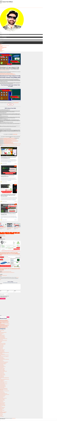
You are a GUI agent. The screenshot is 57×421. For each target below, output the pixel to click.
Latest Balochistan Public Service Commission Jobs (4, 355)
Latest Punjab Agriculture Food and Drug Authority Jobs (4, 389)
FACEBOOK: (4, 275)
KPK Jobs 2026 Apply (2, 350)
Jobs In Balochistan (2, 416)
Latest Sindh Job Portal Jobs (2, 395)
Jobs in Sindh (1, 413)
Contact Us (1, 49)
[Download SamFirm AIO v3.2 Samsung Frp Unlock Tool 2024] (3, 225)
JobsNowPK (1, 44)
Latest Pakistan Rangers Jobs (3, 386)
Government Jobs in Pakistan (2, 343)
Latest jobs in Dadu (2, 367)
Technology (1, 36)
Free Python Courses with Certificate (3, 340)
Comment (1, 283)
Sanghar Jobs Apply (2, 408)
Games (0, 342)
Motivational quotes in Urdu (2, 404)
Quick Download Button (2, 50)
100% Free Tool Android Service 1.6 (11, 140)
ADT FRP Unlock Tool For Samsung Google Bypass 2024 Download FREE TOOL (10, 228)
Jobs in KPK (1, 415)
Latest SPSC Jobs (1, 397)
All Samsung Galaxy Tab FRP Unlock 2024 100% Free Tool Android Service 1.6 (7, 272)
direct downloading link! (16, 102)
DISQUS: (6, 275)
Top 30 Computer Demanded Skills (3, 37)
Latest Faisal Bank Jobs (2, 358)
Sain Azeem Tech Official (6, 1)
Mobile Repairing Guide (2, 403)
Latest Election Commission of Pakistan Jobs (4, 356)
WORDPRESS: (1, 275)
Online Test (1, 406)
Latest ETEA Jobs (1, 357)
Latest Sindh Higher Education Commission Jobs (4, 394)
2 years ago (17, 277)
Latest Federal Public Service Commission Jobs (4, 359)
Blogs (0, 331)
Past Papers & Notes (2, 38)
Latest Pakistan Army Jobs (2, 384)
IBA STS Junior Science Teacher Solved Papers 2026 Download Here (4, 327)
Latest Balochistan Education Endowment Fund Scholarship (4, 352)
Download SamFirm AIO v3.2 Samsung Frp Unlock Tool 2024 (6, 73)
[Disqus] (10, 307)
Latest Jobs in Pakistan (2, 369)
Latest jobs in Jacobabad (2, 368)
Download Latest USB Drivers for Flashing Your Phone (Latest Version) (4, 324)
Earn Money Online (2, 333)
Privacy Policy (1, 39)
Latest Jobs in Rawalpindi (2, 370)
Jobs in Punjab (1, 414)
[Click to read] (10, 245)
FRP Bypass (1, 341)
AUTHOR (1, 41)
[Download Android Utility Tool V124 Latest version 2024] (17, 225)
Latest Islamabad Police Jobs (2, 366)
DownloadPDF (1, 35)
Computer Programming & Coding (3, 332)
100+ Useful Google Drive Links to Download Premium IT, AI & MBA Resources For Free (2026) (4, 322)
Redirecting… (1, 43)
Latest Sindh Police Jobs (2, 396)
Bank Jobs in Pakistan (2, 330)
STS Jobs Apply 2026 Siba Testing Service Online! (4, 34)
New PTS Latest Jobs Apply (2, 405)
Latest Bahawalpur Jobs (2, 351)
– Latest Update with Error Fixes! (11, 141)
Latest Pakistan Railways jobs (3, 385)
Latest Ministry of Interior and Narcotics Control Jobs (4, 378)
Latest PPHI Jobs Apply (2, 387)
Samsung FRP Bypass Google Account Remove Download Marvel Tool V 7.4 (8, 74)
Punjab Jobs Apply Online (2, 407)
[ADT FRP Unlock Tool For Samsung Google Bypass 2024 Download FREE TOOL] (10, 225)
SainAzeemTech (13, 418)
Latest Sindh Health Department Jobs (3, 393)
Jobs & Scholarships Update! (2, 344)
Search (0, 315)
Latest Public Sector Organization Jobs (3, 388)
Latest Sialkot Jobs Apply (2, 392)
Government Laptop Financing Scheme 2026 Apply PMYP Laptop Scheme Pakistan (4, 325)
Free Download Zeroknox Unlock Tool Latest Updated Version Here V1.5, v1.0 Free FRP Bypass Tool (10, 253)
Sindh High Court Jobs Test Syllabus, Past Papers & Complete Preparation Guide (4, 320)
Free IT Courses (1, 339)
